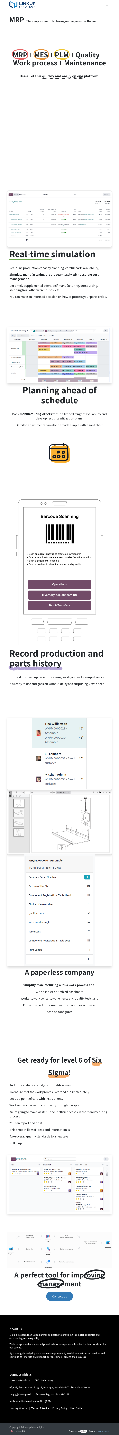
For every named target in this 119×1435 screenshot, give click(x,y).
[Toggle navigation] (107, 5)
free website (104, 1430)
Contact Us (59, 1296)
